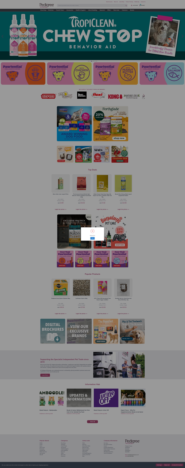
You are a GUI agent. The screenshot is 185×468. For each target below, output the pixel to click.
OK (92, 238)
